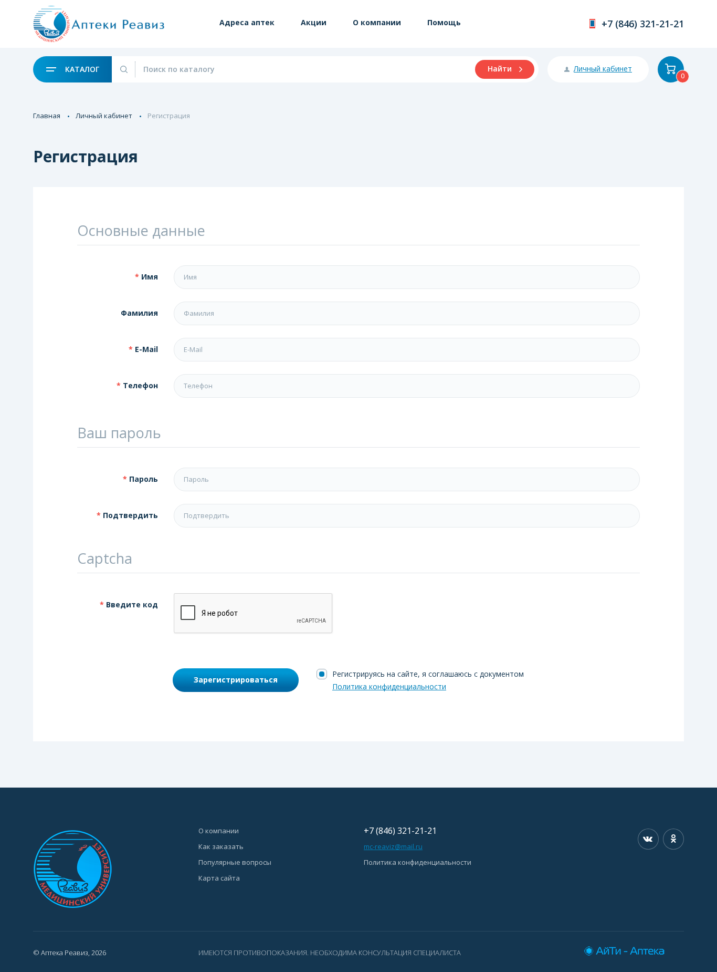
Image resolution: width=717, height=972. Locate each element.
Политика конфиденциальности (389, 686)
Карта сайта (219, 878)
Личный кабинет (104, 115)
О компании (377, 22)
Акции (313, 22)
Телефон (140, 385)
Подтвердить (130, 515)
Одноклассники (673, 839)
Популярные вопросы (234, 862)
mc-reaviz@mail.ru (393, 846)
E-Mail (146, 349)
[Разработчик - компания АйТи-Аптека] (634, 951)
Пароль (143, 479)
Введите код (132, 604)
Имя (149, 277)
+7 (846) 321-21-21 (643, 23)
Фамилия (139, 313)
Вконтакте (648, 839)
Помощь (444, 22)
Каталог (81, 69)
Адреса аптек (247, 22)
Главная (46, 115)
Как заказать (221, 846)
